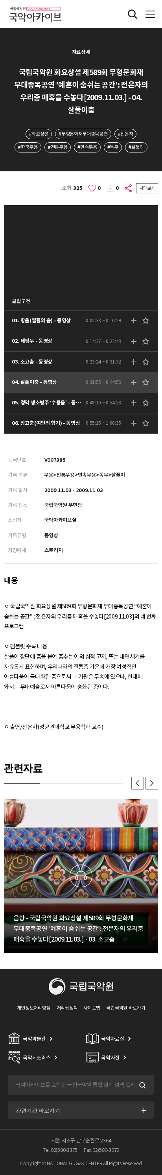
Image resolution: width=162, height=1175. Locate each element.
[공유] (128, 188)
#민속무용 (87, 147)
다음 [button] (151, 783)
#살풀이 (136, 147)
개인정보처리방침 (34, 1008)
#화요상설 (38, 134)
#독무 (112, 147)
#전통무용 (57, 147)
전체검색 (132, 14)
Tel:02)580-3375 (60, 1150)
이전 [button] (137, 783)
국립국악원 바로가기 (125, 1008)
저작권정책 (67, 1008)
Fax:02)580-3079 (101, 1150)
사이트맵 (91, 1008)
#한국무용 (27, 147)
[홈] (35, 5)
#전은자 (125, 134)
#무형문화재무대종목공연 (83, 134)
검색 (141, 1085)
